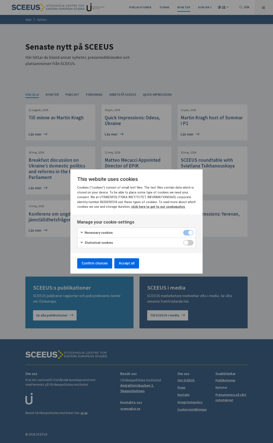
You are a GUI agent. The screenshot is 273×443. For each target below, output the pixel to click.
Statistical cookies (98, 243)
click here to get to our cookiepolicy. (158, 207)
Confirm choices (95, 263)
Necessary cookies (98, 233)
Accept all (127, 263)
